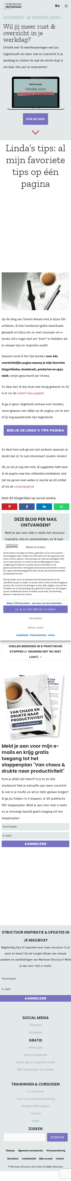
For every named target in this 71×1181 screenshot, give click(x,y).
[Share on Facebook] (27, 506)
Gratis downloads (35, 1055)
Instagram (35, 1032)
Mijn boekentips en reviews (35, 1069)
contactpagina (23, 486)
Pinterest (35, 1025)
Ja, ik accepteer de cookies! (35, 609)
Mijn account (46, 1158)
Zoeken (57, 1137)
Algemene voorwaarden (30, 1150)
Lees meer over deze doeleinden (47, 603)
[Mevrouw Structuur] (12, 6)
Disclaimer (13, 1158)
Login (35, 1121)
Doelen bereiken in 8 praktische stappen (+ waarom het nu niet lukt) (35, 651)
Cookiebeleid (22, 635)
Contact (51, 635)
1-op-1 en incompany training (35, 1099)
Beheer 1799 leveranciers (18, 603)
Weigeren (35, 618)
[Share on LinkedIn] (44, 506)
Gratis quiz (35, 1047)
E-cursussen (35, 1091)
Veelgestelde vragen (35, 1106)
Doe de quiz (35, 119)
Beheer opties (35, 627)
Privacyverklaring (38, 635)
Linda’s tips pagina (30, 393)
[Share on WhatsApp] (61, 506)
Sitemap (10, 1150)
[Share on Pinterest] (9, 506)
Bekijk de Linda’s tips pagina (35, 430)
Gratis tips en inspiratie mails (35, 1062)
